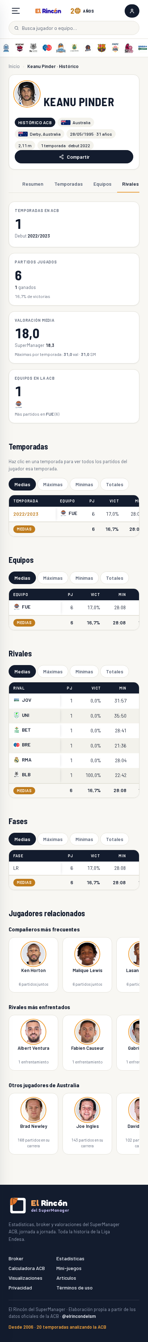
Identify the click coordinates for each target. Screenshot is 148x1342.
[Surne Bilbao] (33, 48)
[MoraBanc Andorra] (6, 48)
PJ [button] (92, 500)
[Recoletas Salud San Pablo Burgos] (61, 48)
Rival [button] (19, 688)
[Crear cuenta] (132, 11)
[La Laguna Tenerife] (74, 48)
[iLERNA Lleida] (129, 48)
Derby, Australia (45, 133)
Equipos (102, 184)
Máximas (53, 484)
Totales (114, 484)
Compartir (78, 157)
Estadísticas (70, 1258)
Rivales (130, 184)
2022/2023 (25, 514)
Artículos (66, 1278)
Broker (16, 1258)
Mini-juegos (69, 1268)
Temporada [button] (25, 500)
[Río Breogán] (47, 48)
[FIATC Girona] (115, 48)
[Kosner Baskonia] (20, 48)
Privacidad (20, 1287)
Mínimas (84, 484)
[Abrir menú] (16, 11)
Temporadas (68, 184)
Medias (22, 484)
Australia (82, 122)
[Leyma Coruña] (88, 48)
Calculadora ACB (27, 1268)
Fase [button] (18, 855)
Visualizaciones (25, 1278)
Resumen (32, 184)
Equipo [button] (67, 500)
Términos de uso (74, 1287)
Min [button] (138, 500)
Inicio (14, 66)
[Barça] (102, 48)
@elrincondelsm (79, 1316)
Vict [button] (114, 500)
